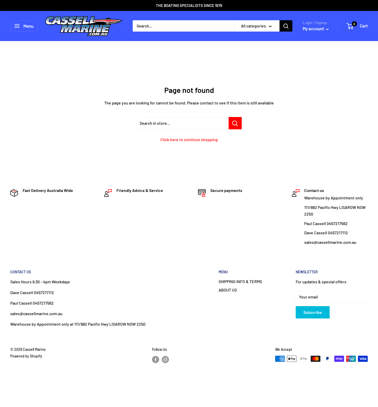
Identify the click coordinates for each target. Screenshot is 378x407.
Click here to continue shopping (189, 139)
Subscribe (312, 312)
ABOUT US (228, 289)
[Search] (286, 26)
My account (314, 28)
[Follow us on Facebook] (155, 359)
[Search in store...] (235, 123)
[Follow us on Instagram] (165, 359)
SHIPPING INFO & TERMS (240, 281)
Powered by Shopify (26, 356)
